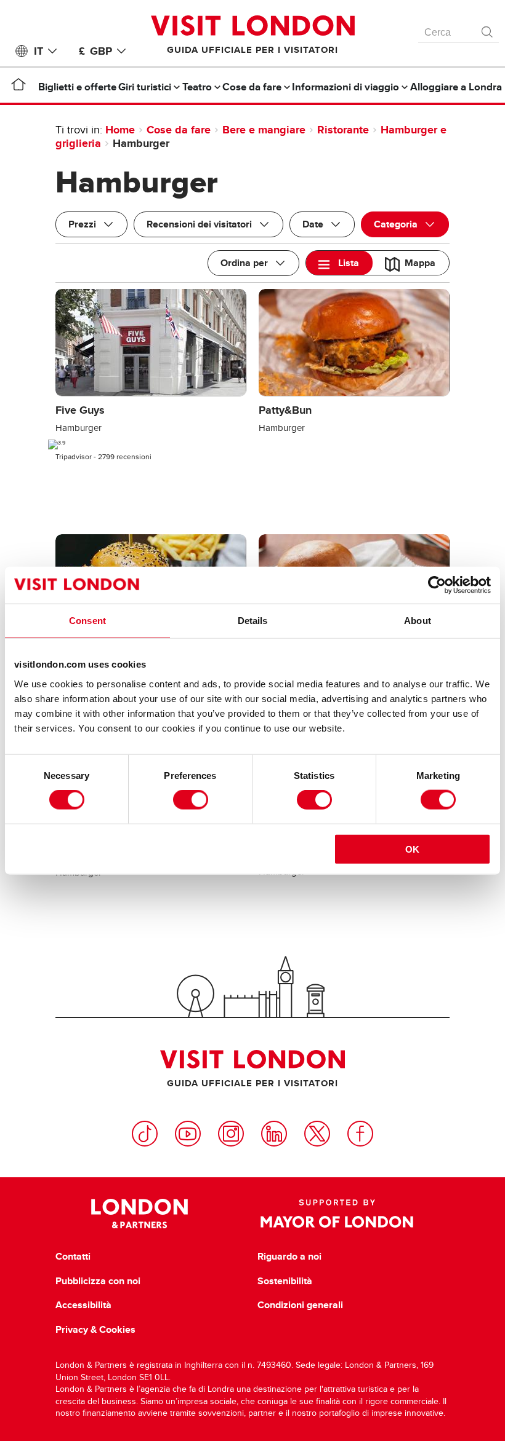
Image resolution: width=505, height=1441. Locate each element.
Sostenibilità (284, 1281)
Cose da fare (179, 130)
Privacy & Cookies (95, 1329)
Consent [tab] (87, 620)
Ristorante (343, 130)
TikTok (145, 1134)
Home (120, 130)
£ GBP (95, 51)
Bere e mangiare (263, 130)
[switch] (190, 800)
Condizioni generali (300, 1305)
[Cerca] (488, 29)
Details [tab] (253, 620)
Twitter (317, 1134)
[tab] (339, 263)
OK (412, 848)
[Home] (18, 86)
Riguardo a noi (289, 1256)
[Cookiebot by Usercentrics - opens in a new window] (437, 585)
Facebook (360, 1134)
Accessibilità (83, 1305)
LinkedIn (274, 1134)
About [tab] (417, 620)
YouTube (188, 1134)
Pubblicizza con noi (97, 1281)
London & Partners (139, 1213)
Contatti (73, 1256)
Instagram (231, 1134)
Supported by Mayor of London (337, 1213)
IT (38, 51)
